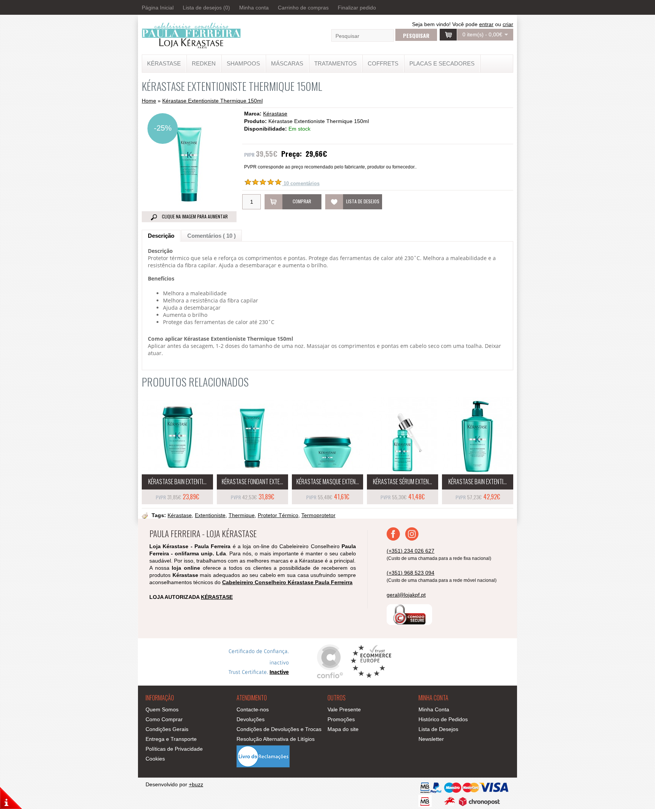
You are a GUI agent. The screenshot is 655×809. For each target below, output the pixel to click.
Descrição (161, 235)
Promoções (341, 719)
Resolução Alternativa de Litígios (276, 739)
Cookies (155, 759)
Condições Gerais (167, 729)
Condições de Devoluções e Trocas (279, 729)
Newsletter (431, 739)
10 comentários (301, 183)
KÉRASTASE (164, 63)
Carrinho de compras (303, 8)
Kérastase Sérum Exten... (402, 481)
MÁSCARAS (287, 63)
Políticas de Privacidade (174, 749)
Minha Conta (433, 709)
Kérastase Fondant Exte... (252, 481)
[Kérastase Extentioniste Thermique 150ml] (189, 208)
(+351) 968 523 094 (410, 573)
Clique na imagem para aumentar (194, 216)
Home (149, 101)
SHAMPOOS (243, 63)
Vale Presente (344, 709)
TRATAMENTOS (335, 63)
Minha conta (254, 8)
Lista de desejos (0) (206, 8)
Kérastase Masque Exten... (327, 481)
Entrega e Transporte (171, 739)
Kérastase (275, 114)
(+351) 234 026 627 (410, 551)
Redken (204, 63)
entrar (486, 24)
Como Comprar (164, 719)
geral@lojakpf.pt (406, 595)
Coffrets (383, 63)
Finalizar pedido (357, 8)
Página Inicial (158, 8)
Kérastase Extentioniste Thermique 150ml (212, 101)
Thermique (242, 515)
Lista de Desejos (438, 729)
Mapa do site (343, 729)
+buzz (196, 784)
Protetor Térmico (278, 515)
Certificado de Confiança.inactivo (259, 662)
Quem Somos (162, 709)
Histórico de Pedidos (443, 719)
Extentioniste (210, 515)
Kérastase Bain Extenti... (177, 481)
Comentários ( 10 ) (211, 235)
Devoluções (251, 719)
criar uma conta (499, 27)
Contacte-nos (253, 709)
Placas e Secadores (442, 63)
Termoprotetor (318, 515)
